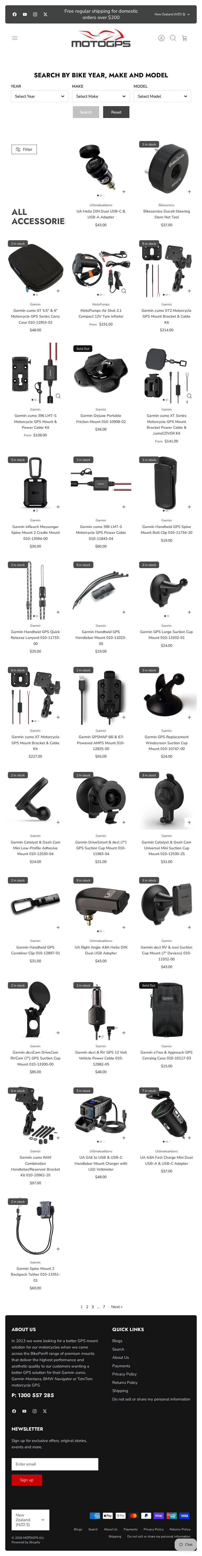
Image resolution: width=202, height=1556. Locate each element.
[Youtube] (25, 14)
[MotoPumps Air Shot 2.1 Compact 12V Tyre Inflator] (101, 268)
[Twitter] (45, 14)
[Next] (142, 14)
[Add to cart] (124, 191)
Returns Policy (125, 1382)
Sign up (26, 1480)
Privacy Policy (124, 1374)
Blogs (117, 1340)
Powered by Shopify (26, 1542)
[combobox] (39, 96)
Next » (117, 1306)
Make (77, 86)
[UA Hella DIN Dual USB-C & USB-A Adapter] (101, 168)
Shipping (120, 1390)
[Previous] (60, 14)
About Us (120, 1357)
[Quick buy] (124, 291)
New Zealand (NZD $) (170, 14)
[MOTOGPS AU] (101, 38)
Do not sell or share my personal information (151, 1399)
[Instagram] (35, 14)
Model (141, 86)
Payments (121, 1366)
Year (16, 86)
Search (118, 1349)
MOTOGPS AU (33, 1538)
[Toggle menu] (17, 38)
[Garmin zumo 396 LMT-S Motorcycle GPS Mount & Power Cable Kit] (35, 373)
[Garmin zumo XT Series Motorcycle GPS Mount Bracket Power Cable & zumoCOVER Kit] (167, 373)
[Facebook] (14, 14)
